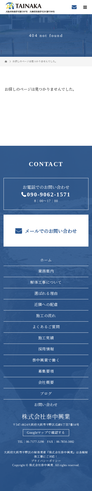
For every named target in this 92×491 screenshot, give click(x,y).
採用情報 (46, 349)
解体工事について (46, 282)
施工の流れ (46, 316)
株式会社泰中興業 (46, 417)
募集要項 (46, 371)
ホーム (46, 260)
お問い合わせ (46, 405)
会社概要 (46, 382)
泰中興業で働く (46, 360)
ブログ (46, 394)
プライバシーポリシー (46, 461)
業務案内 (46, 271)
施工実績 (46, 338)
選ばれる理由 (46, 294)
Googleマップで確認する (46, 432)
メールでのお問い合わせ (50, 231)
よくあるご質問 (46, 327)
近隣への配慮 (46, 305)
